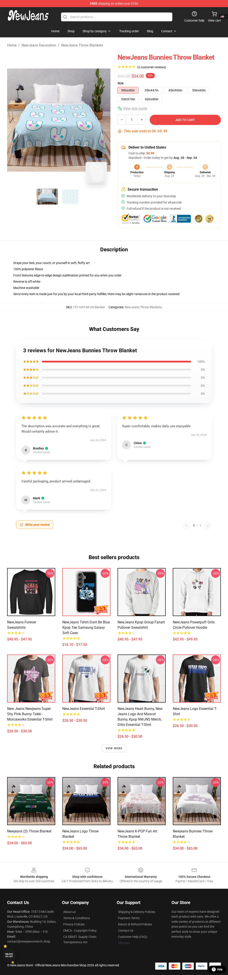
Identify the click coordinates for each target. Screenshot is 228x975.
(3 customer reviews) (151, 67)
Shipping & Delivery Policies (136, 912)
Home (11, 45)
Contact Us (125, 930)
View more (114, 748)
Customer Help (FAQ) (132, 937)
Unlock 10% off (9, 955)
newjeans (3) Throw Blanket (29, 831)
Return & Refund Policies (135, 924)
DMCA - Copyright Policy (80, 930)
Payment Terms (129, 918)
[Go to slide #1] (47, 197)
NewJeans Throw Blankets (82, 45)
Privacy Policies (74, 924)
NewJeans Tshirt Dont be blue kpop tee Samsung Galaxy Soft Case (86, 627)
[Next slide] (103, 120)
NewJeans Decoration (39, 45)
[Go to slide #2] (70, 197)
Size (121, 83)
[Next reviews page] (208, 526)
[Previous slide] (14, 120)
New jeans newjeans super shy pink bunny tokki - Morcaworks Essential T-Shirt (30, 714)
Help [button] (220, 969)
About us (69, 912)
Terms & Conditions (76, 918)
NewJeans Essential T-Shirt (83, 709)
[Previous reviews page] (186, 526)
